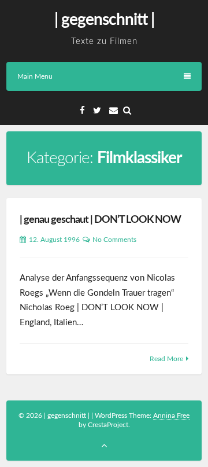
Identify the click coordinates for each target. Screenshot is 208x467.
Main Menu (35, 76)
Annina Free (171, 415)
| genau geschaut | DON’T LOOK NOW (100, 220)
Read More (166, 358)
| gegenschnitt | (104, 20)
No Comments (114, 239)
